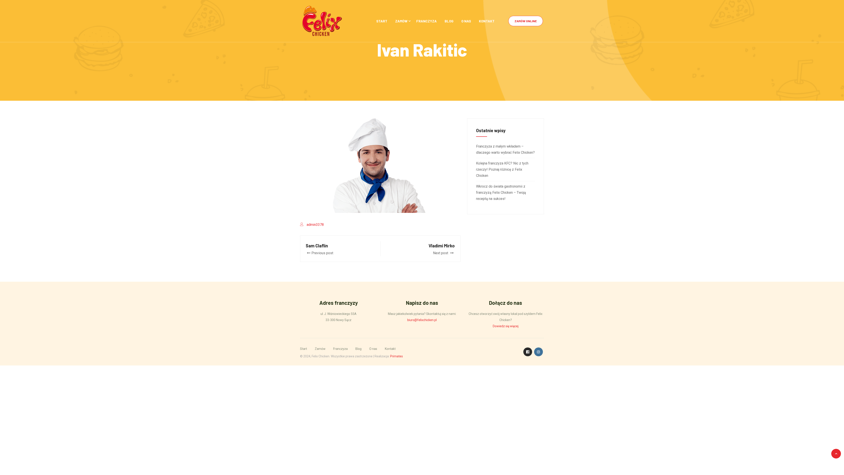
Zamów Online (526, 21)
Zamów (401, 21)
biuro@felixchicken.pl (422, 320)
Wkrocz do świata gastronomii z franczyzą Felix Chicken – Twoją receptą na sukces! (501, 192)
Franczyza (426, 21)
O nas (466, 21)
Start (381, 21)
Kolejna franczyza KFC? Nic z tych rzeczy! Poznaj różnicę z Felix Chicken (502, 169)
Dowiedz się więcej (505, 326)
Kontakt (487, 21)
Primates (396, 356)
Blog (449, 21)
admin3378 (315, 225)
